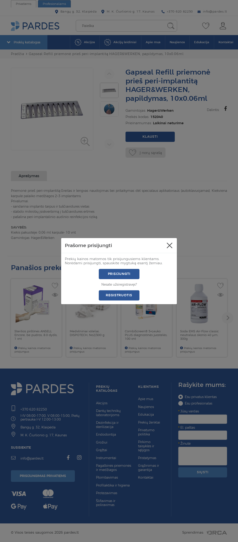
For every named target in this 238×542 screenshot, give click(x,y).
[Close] (169, 245)
